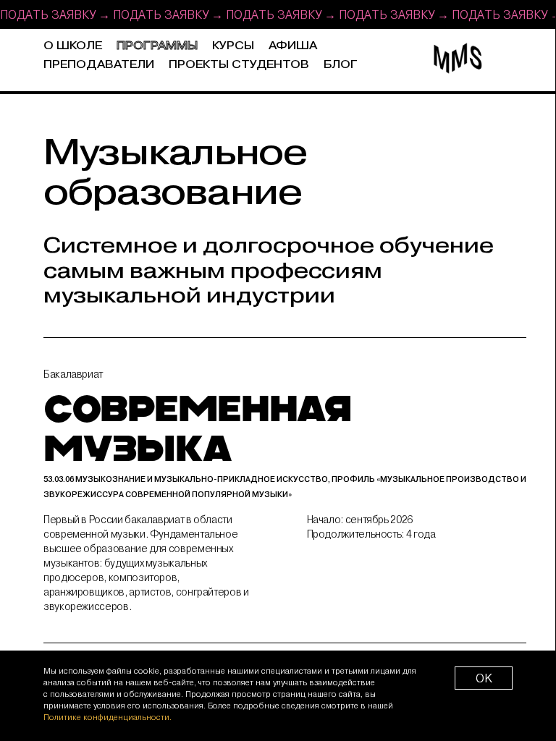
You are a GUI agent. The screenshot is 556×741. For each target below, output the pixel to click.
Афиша (293, 46)
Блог (341, 65)
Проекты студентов (239, 65)
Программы (157, 46)
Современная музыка (284, 446)
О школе (72, 46)
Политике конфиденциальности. (107, 717)
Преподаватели (98, 65)
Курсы (233, 46)
